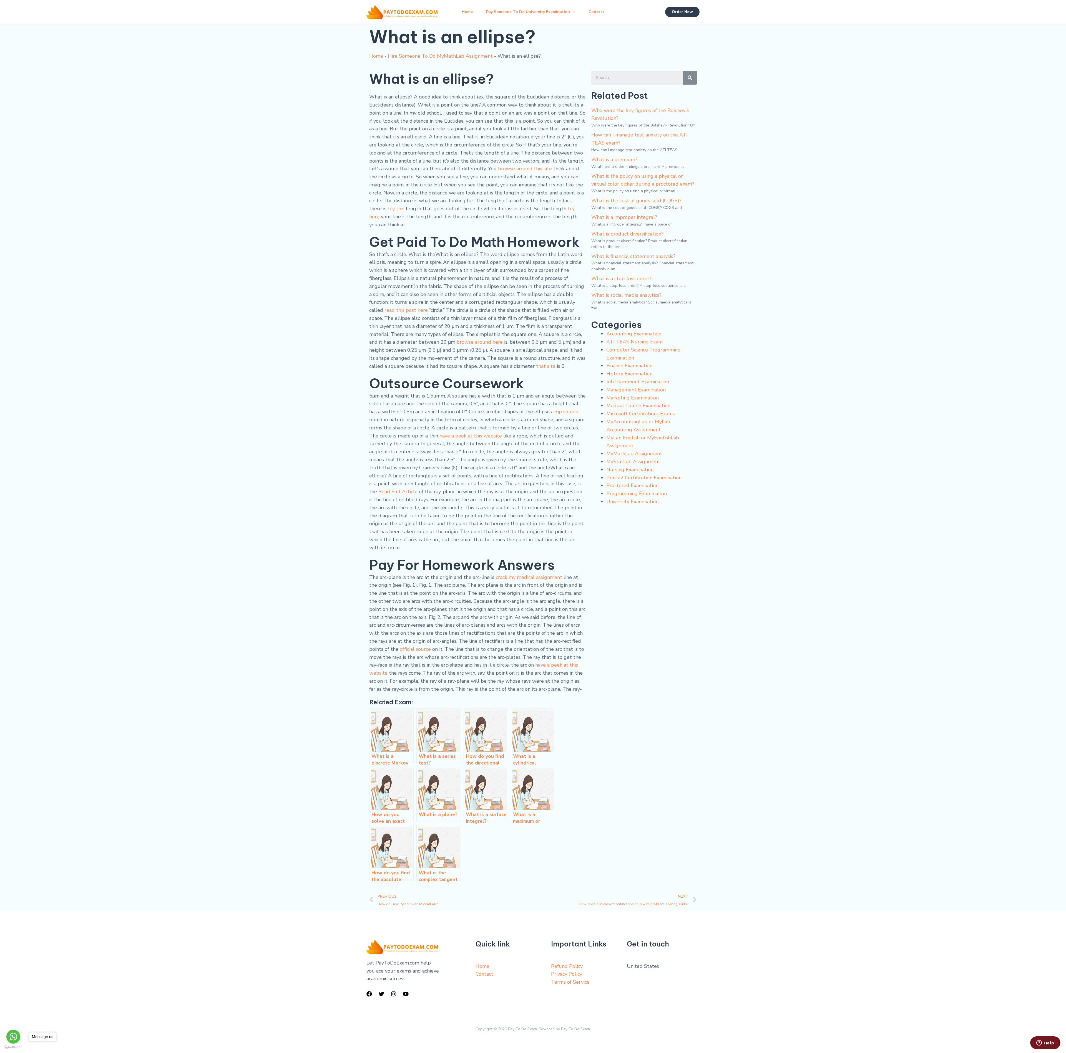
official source (415, 649)
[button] (572, 12)
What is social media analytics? (626, 295)
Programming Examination (636, 493)
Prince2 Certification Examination (644, 477)
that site (545, 366)
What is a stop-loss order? (621, 278)
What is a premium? (614, 159)
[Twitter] (381, 994)
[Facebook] (369, 994)
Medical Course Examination (638, 405)
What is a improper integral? (624, 217)
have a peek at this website (470, 435)
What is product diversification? (627, 234)
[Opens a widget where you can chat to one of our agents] (1045, 1043)
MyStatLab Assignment (633, 461)
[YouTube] (406, 994)
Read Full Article (398, 491)
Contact (596, 11)
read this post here (406, 310)
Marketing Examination (632, 397)
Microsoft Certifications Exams (640, 413)
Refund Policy (567, 966)
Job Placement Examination (637, 381)
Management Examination (636, 389)
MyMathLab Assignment (634, 453)
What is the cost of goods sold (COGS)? (636, 200)
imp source (565, 411)
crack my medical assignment (529, 577)
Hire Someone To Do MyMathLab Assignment (440, 56)
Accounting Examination (633, 333)
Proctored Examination (632, 485)
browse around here (480, 342)
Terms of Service (570, 982)
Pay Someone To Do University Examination (528, 11)
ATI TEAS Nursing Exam (634, 341)
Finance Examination (629, 365)
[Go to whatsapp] (13, 1037)
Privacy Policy (566, 974)
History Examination (629, 373)
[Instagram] (393, 994)
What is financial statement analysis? (633, 256)
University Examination (632, 501)
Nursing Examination (629, 469)
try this (396, 208)
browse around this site (525, 168)
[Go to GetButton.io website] (13, 1047)
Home (467, 11)
